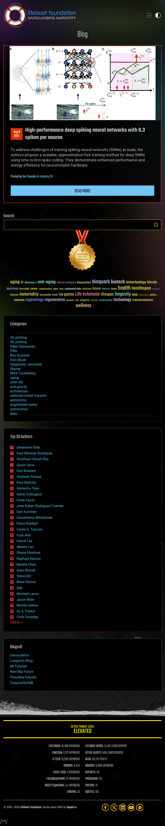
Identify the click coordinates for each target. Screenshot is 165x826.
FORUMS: (72, 792)
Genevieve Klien (28, 447)
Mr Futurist (18, 666)
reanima (19, 300)
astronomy (18, 400)
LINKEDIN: (57, 753)
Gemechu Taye (28, 488)
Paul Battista (26, 482)
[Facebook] (105, 807)
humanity (156, 289)
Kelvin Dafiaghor (29, 494)
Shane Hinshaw (28, 553)
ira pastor (66, 294)
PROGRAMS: (91, 779)
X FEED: (56, 759)
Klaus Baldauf (27, 523)
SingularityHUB (21, 683)
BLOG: (88, 759)
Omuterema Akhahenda (34, 518)
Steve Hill (24, 576)
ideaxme (14, 295)
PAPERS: (90, 785)
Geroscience (19, 655)
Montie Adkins (27, 605)
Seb (19, 588)
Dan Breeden (29, 176)
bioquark (101, 282)
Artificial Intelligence (66, 282)
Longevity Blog (21, 661)
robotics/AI (46, 176)
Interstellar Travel (49, 295)
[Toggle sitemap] (149, 15)
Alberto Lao (25, 547)
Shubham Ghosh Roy (33, 459)
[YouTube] (131, 807)
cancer (34, 289)
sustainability (105, 300)
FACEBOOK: (55, 746)
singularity (85, 300)
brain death (24, 289)
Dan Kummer (27, 512)
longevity (123, 294)
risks (77, 300)
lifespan (107, 294)
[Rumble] (139, 807)
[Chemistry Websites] (82, 251)
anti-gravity (18, 387)
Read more (82, 191)
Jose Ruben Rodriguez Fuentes (40, 506)
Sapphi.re (71, 807)
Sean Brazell (26, 570)
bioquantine (84, 282)
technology (122, 300)
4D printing (18, 342)
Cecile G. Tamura (29, 529)
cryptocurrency (45, 289)
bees (13, 414)
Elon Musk (18, 360)
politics (153, 295)
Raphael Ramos (29, 559)
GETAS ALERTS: (93, 753)
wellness (83, 306)
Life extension (87, 294)
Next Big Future (21, 672)
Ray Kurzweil (20, 355)
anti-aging (47, 282)
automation (19, 409)
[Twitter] (114, 807)
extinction (86, 289)
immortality (28, 294)
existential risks (73, 289)
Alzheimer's (30, 282)
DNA (13, 351)
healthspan (141, 288)
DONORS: (68, 766)
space (94, 300)
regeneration (55, 299)
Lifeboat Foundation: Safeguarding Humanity (71, 15)
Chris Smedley (27, 617)
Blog (82, 35)
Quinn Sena (25, 465)
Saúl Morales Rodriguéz (35, 453)
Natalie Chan (26, 564)
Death (61, 289)
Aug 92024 (17, 134)
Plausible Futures (23, 677)
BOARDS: (90, 766)
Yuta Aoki (24, 535)
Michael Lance (28, 594)
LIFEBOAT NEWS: (94, 746)
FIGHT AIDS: (59, 772)
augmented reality (23, 405)
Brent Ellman (26, 582)
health (124, 288)
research (70, 300)
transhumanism (142, 300)
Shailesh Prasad (29, 477)
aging (15, 282)
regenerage (35, 300)
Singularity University (26, 364)
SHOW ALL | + (16, 622)
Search (156, 225)
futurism (106, 289)
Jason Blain (26, 599)
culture (55, 289)
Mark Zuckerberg (23, 373)
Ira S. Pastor (26, 611)
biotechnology (136, 282)
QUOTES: (90, 792)
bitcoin (152, 282)
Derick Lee (24, 541)
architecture (19, 391)
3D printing (18, 337)
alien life (16, 382)
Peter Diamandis (22, 346)
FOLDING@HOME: (56, 779)
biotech (118, 282)
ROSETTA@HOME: (55, 785)
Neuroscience (144, 295)
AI (22, 283)
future (96, 289)
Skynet (15, 369)
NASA (135, 295)
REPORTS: (90, 772)
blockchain (12, 289)
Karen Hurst (25, 500)
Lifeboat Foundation (30, 807)
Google (114, 289)
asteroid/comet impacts (28, 396)
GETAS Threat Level (82, 730)
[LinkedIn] (122, 807)
